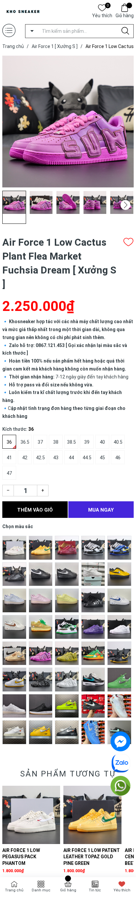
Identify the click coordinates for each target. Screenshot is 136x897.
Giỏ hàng (125, 15)
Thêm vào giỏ (35, 510)
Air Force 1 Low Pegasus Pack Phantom (21, 857)
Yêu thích (102, 15)
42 (24, 457)
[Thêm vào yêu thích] (128, 242)
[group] (68, 121)
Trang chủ (14, 890)
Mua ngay (101, 510)
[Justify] (125, 31)
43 (55, 457)
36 (9, 442)
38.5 (71, 442)
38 (55, 442)
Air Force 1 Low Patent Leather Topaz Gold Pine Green (91, 857)
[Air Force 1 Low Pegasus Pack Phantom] (31, 815)
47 (9, 473)
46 (117, 457)
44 (71, 457)
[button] (125, 205)
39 (86, 442)
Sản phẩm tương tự (68, 773)
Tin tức (95, 890)
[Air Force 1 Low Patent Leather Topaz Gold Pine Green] (92, 815)
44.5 (87, 457)
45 (102, 457)
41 (9, 457)
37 (40, 442)
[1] (14, 547)
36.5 (24, 442)
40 (102, 442)
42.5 (40, 457)
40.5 (118, 442)
